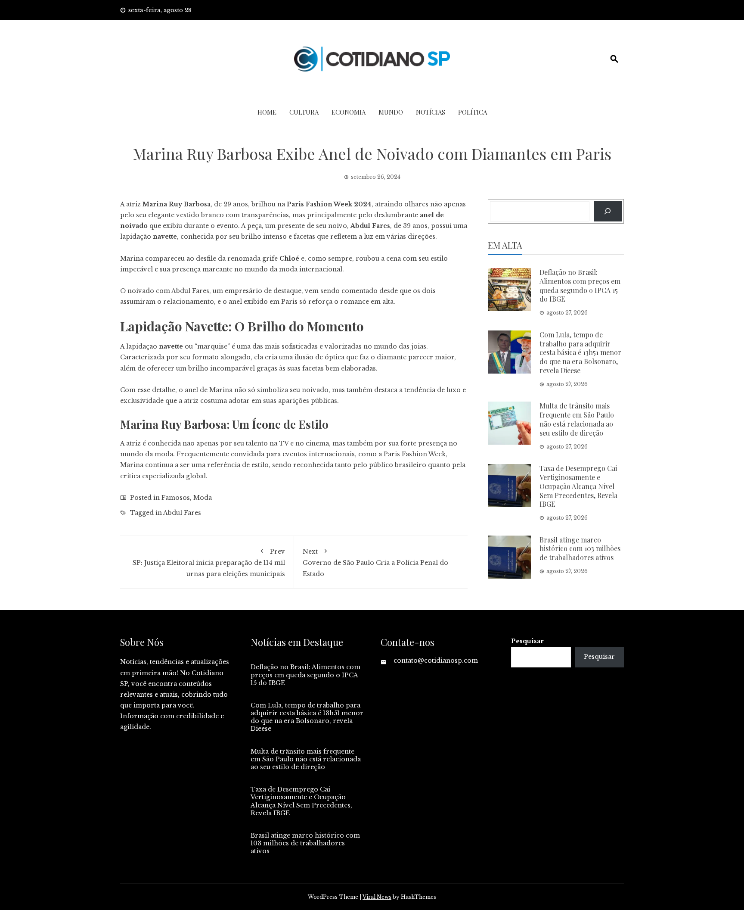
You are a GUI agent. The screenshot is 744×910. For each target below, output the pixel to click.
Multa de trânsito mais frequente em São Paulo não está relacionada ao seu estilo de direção (576, 419)
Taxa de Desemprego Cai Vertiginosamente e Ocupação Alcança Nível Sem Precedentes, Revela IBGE (578, 486)
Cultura (304, 112)
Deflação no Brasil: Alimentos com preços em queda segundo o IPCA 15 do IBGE (579, 285)
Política (472, 112)
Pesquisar (527, 641)
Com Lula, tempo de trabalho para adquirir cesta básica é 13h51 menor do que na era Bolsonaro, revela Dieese (580, 352)
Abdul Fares (182, 513)
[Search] (608, 211)
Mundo (390, 112)
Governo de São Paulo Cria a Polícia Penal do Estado (375, 562)
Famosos (175, 498)
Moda (202, 498)
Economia (349, 112)
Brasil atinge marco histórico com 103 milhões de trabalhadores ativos (579, 548)
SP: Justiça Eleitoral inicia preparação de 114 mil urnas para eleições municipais (209, 562)
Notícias (430, 112)
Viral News (377, 897)
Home (266, 112)
